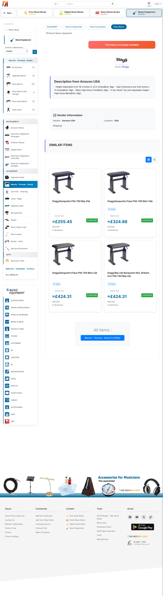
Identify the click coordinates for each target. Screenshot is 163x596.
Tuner (99, 535)
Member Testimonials (14, 524)
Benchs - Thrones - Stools (20, 60)
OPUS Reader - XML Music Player (108, 517)
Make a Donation (43, 532)
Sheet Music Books (77, 520)
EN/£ (157, 4)
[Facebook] (130, 517)
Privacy (8, 532)
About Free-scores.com (15, 516)
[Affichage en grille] (149, 159)
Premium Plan (41, 528)
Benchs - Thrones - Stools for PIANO (102, 338)
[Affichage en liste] (154, 159)
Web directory (102, 539)
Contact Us (9, 520)
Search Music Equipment (60, 33)
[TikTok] (150, 517)
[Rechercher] (113, 3)
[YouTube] (137, 517)
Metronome (101, 523)
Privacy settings (11, 536)
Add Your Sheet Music (45, 520)
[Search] (35, 52)
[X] (143, 517)
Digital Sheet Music (77, 524)
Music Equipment (77, 528)
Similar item (59, 216)
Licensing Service (43, 524)
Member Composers (44, 516)
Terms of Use (10, 528)
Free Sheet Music (77, 516)
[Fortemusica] (129, 543)
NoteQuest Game (104, 527)
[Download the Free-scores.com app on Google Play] (142, 527)
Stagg (125, 66)
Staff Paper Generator (106, 531)
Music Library (14, 30)
